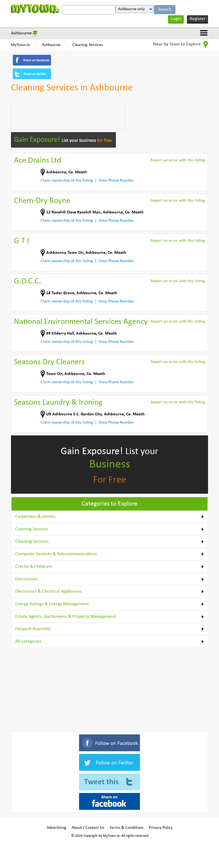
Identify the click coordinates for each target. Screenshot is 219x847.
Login (176, 18)
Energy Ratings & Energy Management (52, 604)
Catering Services (31, 529)
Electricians (26, 579)
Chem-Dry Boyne (42, 201)
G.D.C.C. (27, 281)
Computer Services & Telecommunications (56, 554)
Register (197, 18)
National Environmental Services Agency (81, 322)
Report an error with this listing (178, 160)
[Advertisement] (68, 115)
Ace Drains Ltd (37, 160)
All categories (28, 641)
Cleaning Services (87, 45)
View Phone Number (116, 180)
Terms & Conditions (126, 828)
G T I (21, 241)
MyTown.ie (20, 45)
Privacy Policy (161, 828)
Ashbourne (21, 33)
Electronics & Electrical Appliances (48, 591)
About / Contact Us (88, 828)
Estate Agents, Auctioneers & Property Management (65, 616)
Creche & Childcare (33, 566)
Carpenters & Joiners (35, 516)
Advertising (56, 828)
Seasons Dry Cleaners (49, 362)
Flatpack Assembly (33, 628)
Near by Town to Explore (177, 44)
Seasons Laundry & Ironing (58, 402)
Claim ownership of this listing (67, 180)
